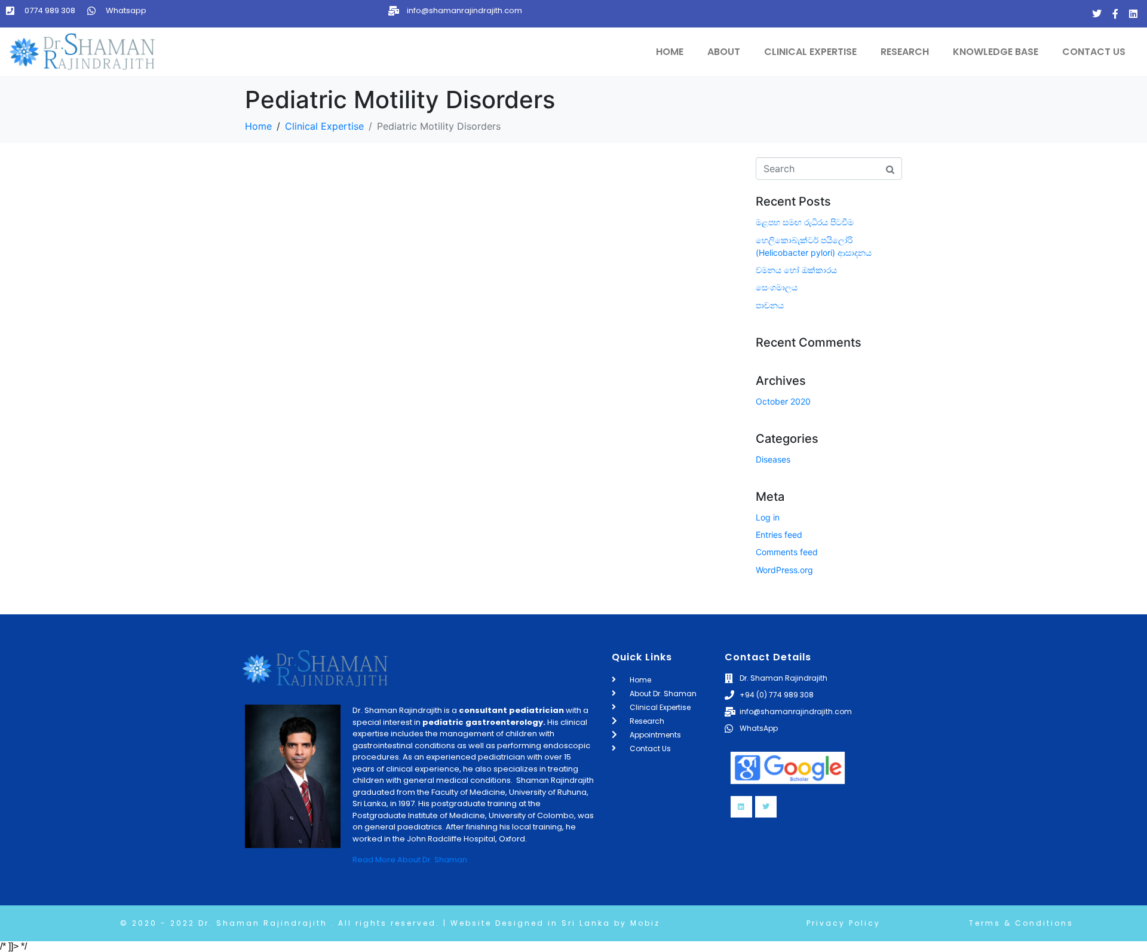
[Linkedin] (1133, 14)
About (723, 52)
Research (905, 52)
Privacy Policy (843, 923)
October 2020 (783, 401)
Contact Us (1093, 52)
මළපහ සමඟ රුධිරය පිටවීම (805, 222)
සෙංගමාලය (777, 287)
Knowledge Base (995, 52)
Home (669, 52)
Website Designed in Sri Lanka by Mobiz (553, 923)
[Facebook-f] (1115, 14)
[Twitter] (1097, 14)
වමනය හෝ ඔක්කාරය (796, 270)
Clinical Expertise (810, 52)
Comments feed (787, 552)
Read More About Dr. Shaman (409, 859)
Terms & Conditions (1021, 923)
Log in (768, 517)
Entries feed (779, 534)
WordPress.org (784, 570)
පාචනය (770, 305)
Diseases (773, 459)
